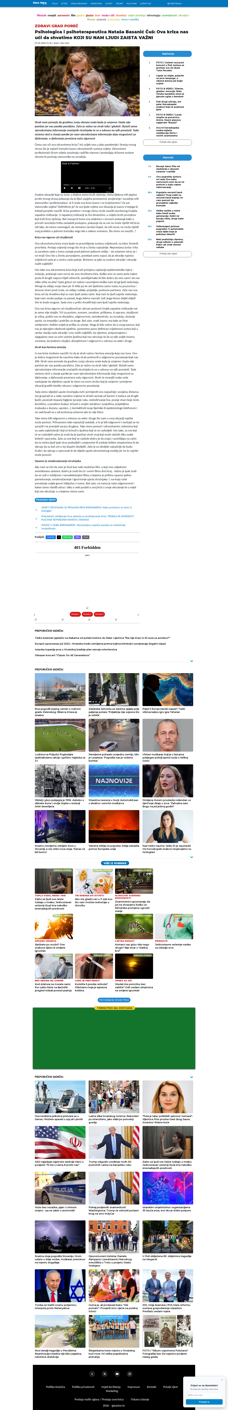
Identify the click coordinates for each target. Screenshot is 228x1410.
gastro (81, 15)
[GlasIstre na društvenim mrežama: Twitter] (108, 1374)
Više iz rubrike (115, 863)
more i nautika (130, 19)
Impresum (134, 1387)
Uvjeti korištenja (111, 1387)
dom (97, 15)
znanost (101, 19)
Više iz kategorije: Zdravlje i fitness (114, 1000)
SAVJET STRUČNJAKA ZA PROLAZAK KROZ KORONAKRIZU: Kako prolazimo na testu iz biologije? (86, 509)
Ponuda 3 (99, 614)
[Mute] (79, 188)
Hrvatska (96, 3)
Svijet (109, 3)
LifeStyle (145, 3)
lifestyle (41, 15)
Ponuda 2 (87, 614)
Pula (55, 3)
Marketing (112, 1391)
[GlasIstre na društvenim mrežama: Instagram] (133, 1374)
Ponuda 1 (75, 614)
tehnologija (153, 15)
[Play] (64, 188)
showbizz (121, 15)
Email (86, 537)
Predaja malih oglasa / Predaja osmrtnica (99, 1399)
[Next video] (72, 188)
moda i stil (108, 15)
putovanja (114, 19)
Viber (77, 537)
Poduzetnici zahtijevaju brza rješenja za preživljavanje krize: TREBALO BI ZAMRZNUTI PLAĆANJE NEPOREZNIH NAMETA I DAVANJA (87, 518)
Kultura (132, 3)
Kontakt (152, 1387)
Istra (64, 3)
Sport (119, 3)
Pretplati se (204, 1402)
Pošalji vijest (170, 1387)
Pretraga (175, 3)
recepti (52, 15)
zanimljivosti (169, 15)
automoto (63, 15)
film (73, 15)
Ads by (108, 192)
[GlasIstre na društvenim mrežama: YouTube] (120, 1374)
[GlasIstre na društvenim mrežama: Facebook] (95, 1374)
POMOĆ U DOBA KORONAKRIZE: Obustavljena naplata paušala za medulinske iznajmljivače (83, 527)
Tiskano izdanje (140, 1399)
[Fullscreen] (110, 188)
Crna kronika (79, 3)
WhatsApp (67, 537)
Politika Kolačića (56, 1387)
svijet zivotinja (136, 15)
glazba (90, 15)
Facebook (50, 537)
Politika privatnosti (83, 1387)
